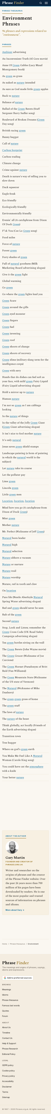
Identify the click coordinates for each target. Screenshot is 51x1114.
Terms (5, 1092)
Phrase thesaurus (17, 944)
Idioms (5, 995)
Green (16, 65)
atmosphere (36, 767)
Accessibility (8, 1081)
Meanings (6, 989)
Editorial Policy (8, 1054)
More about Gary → (15, 910)
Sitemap (6, 1097)
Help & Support (9, 1043)
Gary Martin (15, 857)
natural (15, 264)
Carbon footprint (12, 150)
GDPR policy (7, 1065)
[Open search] (40, 3)
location (19, 501)
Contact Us (7, 1038)
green (9, 76)
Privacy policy (8, 1076)
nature (20, 83)
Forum (5, 1016)
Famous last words (11, 1005)
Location (7, 501)
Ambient (7, 52)
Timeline (6, 1032)
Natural (6, 538)
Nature (6, 558)
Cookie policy (8, 1070)
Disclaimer (7, 1087)
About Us (6, 1027)
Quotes (5, 1011)
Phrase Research (10, 1049)
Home (4, 944)
